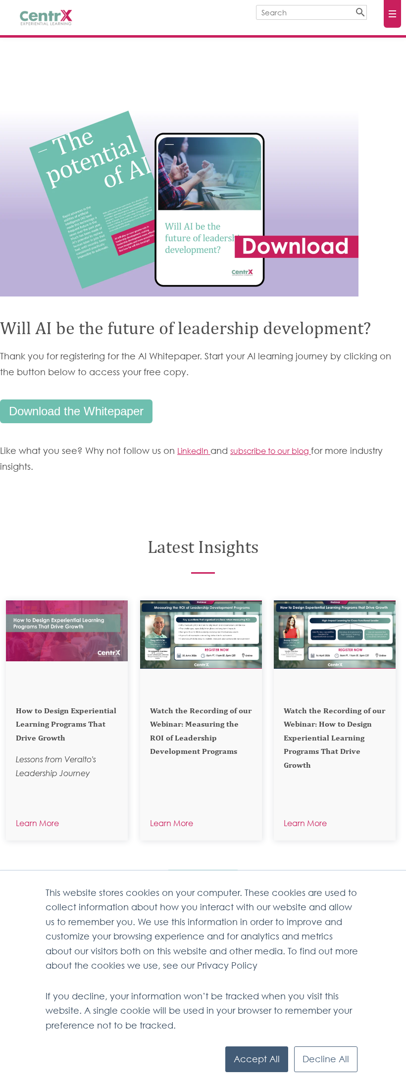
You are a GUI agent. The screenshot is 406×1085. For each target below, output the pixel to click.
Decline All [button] (326, 1059)
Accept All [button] (257, 1059)
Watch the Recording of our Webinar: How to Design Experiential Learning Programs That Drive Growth (334, 738)
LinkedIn (193, 451)
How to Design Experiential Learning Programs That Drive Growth (66, 724)
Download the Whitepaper (76, 411)
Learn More (37, 823)
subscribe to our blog (270, 451)
